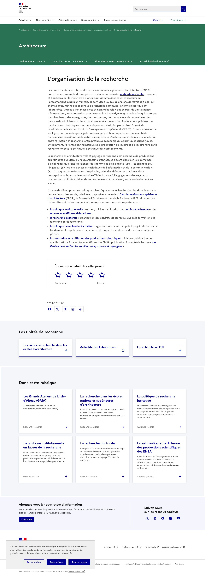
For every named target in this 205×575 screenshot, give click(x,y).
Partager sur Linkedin (65, 309)
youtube (178, 518)
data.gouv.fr (110, 546)
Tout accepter (79, 562)
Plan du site (179, 564)
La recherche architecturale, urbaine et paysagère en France (88, 30)
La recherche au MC (150, 347)
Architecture (24, 30)
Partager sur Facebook (49, 309)
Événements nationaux (115, 20)
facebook (163, 518)
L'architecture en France (30, 61)
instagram (170, 518)
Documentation (88, 20)
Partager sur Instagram (73, 309)
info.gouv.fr (150, 546)
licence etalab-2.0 (75, 571)
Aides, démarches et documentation (112, 61)
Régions (156, 20)
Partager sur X (57, 309)
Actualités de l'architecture (153, 61)
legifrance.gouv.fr (130, 546)
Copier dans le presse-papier (81, 309)
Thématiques (177, 20)
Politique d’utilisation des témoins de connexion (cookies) (147, 564)
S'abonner (26, 519)
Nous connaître (43, 20)
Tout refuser (56, 562)
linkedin (155, 518)
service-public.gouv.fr (172, 546)
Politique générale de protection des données (101, 564)
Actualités (23, 20)
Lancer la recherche (183, 9)
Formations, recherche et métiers (46, 30)
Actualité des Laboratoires (98, 347)
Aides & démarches (68, 20)
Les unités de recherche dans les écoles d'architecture (45, 347)
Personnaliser (34, 562)
